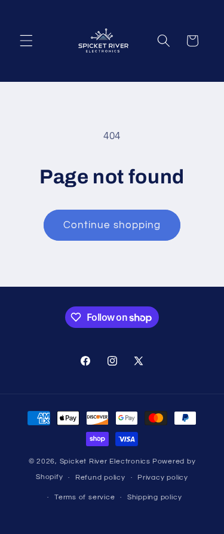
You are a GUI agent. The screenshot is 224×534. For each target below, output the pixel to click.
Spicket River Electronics (105, 461)
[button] (26, 40)
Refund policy (100, 477)
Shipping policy (154, 497)
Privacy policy (162, 477)
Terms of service (84, 497)
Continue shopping (112, 225)
